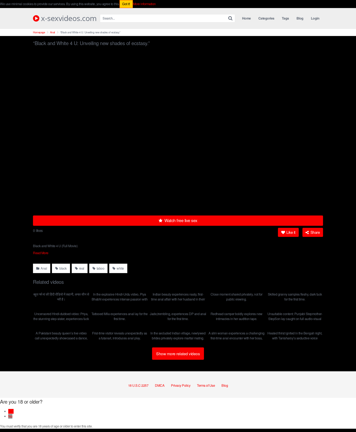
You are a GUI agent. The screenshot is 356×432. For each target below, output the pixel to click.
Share (314, 232)
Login (315, 18)
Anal (52, 32)
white (120, 268)
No (10, 416)
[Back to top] (344, 419)
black (63, 268)
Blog (299, 18)
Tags (285, 18)
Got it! (126, 3)
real (81, 268)
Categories (266, 18)
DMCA (159, 385)
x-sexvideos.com (68, 18)
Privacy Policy (180, 385)
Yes (11, 411)
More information (144, 3)
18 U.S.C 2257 (138, 385)
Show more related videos (178, 353)
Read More (41, 252)
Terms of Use (206, 385)
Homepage (39, 32)
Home (246, 18)
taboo (100, 268)
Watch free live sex (180, 220)
